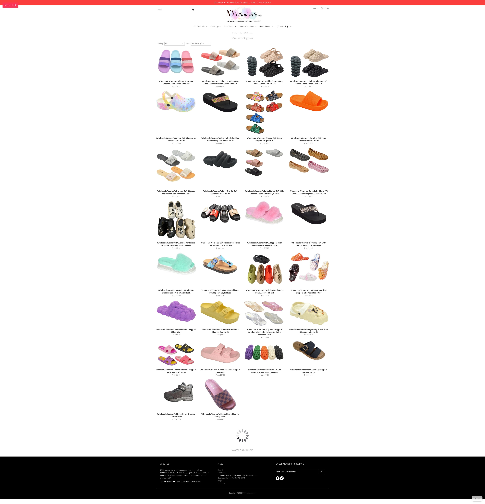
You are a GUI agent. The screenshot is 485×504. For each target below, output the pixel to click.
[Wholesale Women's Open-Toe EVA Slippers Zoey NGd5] (220, 352)
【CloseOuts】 (282, 27)
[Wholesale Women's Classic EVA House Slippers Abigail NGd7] (264, 113)
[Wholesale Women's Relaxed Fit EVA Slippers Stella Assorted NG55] (264, 353)
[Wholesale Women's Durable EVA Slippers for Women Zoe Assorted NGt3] (176, 168)
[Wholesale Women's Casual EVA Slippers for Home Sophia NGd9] (176, 101)
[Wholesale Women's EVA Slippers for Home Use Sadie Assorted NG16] (220, 214)
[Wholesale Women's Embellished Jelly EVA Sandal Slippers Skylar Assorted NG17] (309, 161)
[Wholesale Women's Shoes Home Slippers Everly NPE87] (220, 395)
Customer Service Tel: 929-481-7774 (231, 478)
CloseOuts (222, 472)
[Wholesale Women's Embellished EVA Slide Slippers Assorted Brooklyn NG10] (264, 162)
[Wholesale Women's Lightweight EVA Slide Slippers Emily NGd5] (309, 312)
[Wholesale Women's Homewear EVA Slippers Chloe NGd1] (176, 311)
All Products (199, 27)
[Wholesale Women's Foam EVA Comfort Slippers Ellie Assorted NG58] (309, 267)
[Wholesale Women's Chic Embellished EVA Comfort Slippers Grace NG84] (220, 102)
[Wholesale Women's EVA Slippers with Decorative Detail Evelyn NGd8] (264, 213)
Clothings (214, 27)
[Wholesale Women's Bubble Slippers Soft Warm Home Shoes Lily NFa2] (309, 63)
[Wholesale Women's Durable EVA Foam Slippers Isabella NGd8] (309, 101)
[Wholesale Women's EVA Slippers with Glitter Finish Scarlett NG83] (309, 214)
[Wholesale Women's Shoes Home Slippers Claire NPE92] (176, 394)
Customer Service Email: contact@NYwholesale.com (237, 475)
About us (221, 483)
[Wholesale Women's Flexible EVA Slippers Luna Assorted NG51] (264, 270)
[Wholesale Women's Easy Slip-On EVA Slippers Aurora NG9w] (220, 159)
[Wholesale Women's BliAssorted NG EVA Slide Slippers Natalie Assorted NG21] (220, 63)
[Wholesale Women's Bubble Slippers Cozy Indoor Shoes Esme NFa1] (264, 63)
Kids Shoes (229, 27)
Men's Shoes (264, 27)
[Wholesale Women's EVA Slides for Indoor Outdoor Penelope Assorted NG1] (176, 220)
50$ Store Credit (10, 5)
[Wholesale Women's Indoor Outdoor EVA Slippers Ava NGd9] (220, 312)
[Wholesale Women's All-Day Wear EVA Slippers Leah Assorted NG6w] (176, 62)
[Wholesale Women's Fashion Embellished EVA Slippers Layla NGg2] (220, 264)
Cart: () (326, 8)
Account (316, 8)
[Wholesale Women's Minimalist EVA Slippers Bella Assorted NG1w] (176, 354)
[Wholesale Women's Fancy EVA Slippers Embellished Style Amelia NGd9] (176, 264)
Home (234, 33)
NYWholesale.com (249, 493)
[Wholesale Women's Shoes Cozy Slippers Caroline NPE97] (309, 351)
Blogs (220, 480)
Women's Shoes (246, 27)
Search (220, 470)
